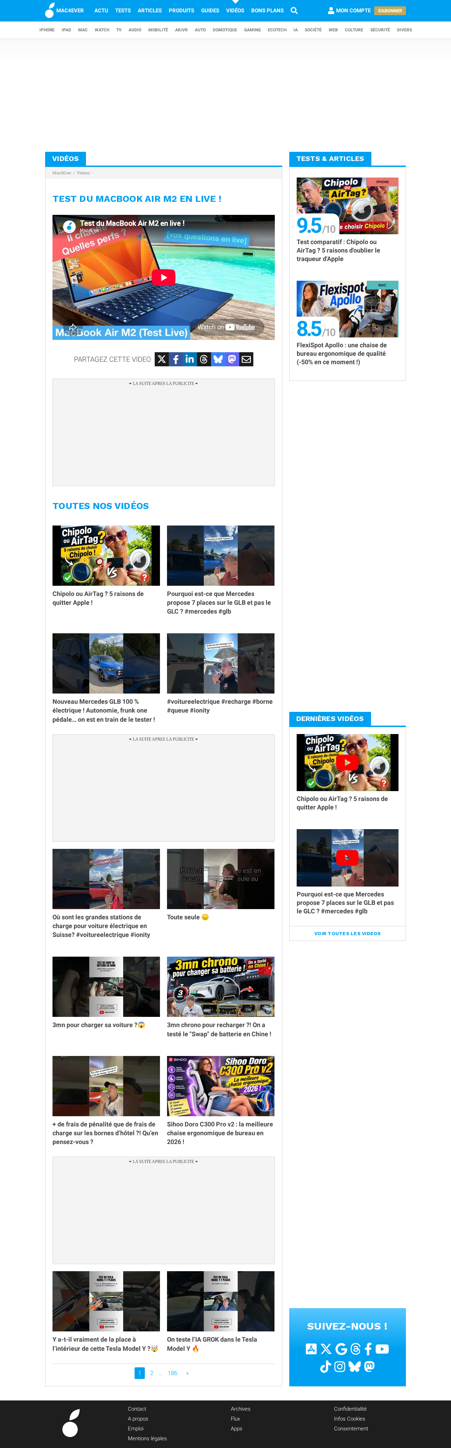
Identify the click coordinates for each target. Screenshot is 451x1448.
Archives (241, 1409)
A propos (138, 1419)
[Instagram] (339, 1367)
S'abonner (390, 10)
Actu (101, 10)
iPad (66, 29)
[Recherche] (294, 10)
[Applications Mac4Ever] (311, 1349)
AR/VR (181, 29)
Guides (210, 10)
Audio (135, 29)
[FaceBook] (368, 1349)
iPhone (47, 29)
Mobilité (158, 29)
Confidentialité (350, 1409)
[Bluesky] (354, 1367)
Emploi (135, 1428)
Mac (83, 29)
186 (172, 1372)
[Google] (341, 1349)
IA (296, 29)
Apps (236, 1428)
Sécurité (380, 29)
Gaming (252, 29)
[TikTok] (325, 1367)
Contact (137, 1409)
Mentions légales (147, 1438)
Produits (181, 10)
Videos (83, 172)
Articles (150, 10)
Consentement (351, 1428)
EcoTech (277, 29)
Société (313, 29)
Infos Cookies (349, 1419)
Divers (404, 29)
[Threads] (355, 1349)
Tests (123, 10)
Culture (354, 29)
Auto (200, 29)
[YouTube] (382, 1349)
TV (119, 29)
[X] (326, 1349)
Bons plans (267, 10)
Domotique (225, 29)
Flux (235, 1419)
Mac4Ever (61, 172)
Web (333, 29)
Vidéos (235, 10)
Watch (102, 29)
